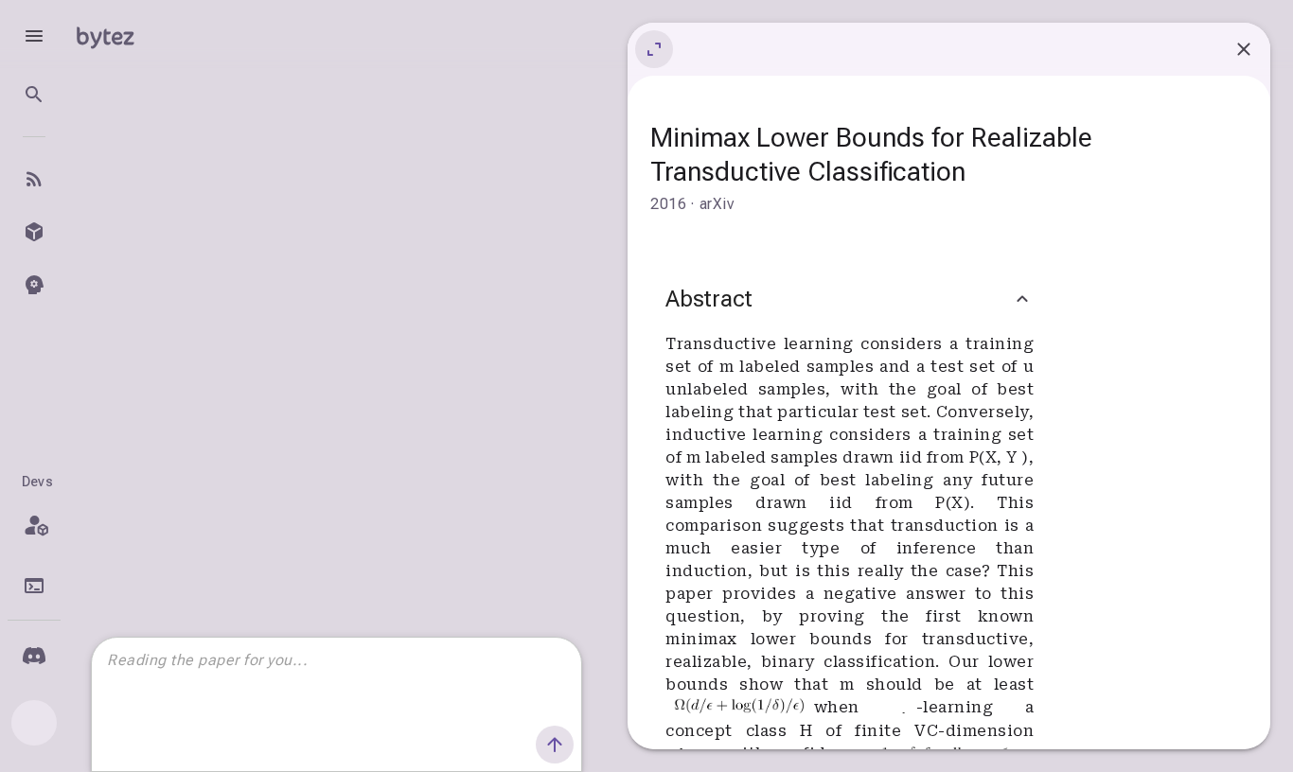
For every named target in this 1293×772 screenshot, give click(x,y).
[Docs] (34, 585)
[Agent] (34, 284)
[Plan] (34, 525)
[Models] (34, 231)
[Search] (34, 94)
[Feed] (34, 178)
